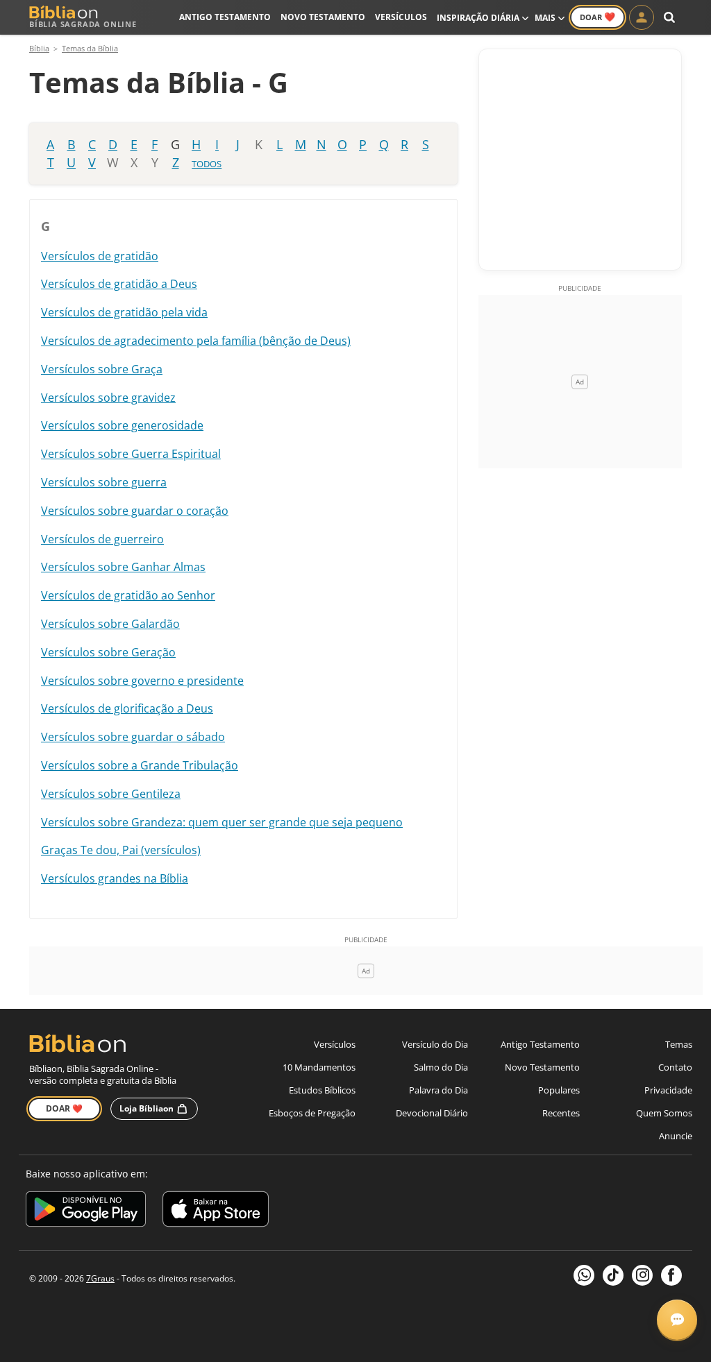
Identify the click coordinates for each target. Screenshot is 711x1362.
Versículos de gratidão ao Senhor (128, 595)
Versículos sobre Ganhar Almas (123, 566)
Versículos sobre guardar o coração (134, 510)
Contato (675, 1067)
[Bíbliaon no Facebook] (671, 1275)
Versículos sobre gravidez (108, 397)
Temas (678, 1044)
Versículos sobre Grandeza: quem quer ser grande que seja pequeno (222, 822)
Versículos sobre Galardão (110, 623)
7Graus (100, 1278)
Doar (597, 16)
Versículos (401, 17)
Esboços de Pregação (312, 1113)
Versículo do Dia (435, 1044)
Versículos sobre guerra (104, 482)
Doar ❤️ (64, 1108)
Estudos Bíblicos (322, 1090)
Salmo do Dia (441, 1067)
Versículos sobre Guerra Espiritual (131, 453)
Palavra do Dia (438, 1090)
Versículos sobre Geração (108, 652)
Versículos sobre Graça (101, 369)
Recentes (561, 1113)
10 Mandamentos (319, 1067)
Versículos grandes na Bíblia (114, 878)
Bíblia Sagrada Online (83, 24)
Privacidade (668, 1090)
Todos (206, 164)
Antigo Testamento (225, 17)
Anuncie (675, 1136)
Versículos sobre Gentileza (111, 793)
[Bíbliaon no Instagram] (642, 1275)
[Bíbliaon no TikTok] (613, 1275)
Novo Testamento (323, 17)
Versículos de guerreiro (102, 539)
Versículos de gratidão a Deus (119, 283)
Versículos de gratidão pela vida (124, 312)
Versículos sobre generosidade (122, 425)
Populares (559, 1090)
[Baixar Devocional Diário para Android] (86, 1211)
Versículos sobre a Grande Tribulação (139, 765)
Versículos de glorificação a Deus (127, 708)
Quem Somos (664, 1113)
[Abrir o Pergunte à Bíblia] (677, 1320)
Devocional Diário (432, 1113)
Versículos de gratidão (99, 256)
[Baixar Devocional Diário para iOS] (215, 1211)
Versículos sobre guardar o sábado (133, 736)
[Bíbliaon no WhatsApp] (584, 1275)
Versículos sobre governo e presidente (142, 680)
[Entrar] (641, 17)
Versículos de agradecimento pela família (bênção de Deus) (196, 340)
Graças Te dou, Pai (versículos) (121, 850)
